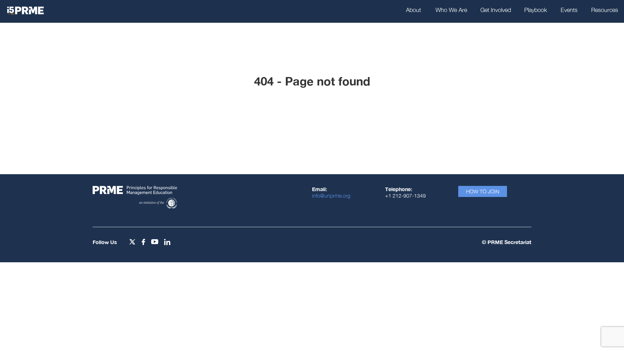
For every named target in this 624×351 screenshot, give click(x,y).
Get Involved (495, 9)
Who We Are (451, 9)
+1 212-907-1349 (405, 196)
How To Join (482, 191)
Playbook (535, 9)
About (413, 9)
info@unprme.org (331, 196)
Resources (604, 9)
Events (569, 9)
